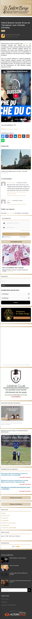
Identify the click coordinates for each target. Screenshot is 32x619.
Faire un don (6, 515)
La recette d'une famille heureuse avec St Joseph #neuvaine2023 (14, 364)
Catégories (5, 520)
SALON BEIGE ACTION (16, 241)
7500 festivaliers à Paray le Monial (18, 558)
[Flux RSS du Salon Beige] (17, 546)
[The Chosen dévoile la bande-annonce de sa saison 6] (5, 585)
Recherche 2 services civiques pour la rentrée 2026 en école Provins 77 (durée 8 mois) (14, 481)
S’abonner (5, 518)
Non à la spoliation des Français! (13, 267)
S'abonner (4, 602)
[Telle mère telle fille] (5, 570)
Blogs (4, 513)
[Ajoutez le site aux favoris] (16, 546)
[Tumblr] (23, 136)
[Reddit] (19, 136)
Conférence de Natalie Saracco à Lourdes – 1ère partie (14, 171)
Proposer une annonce (16, 497)
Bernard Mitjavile (11, 182)
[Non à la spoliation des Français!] (16, 265)
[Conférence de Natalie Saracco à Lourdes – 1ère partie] (16, 169)
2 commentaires (9, 36)
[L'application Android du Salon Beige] (19, 546)
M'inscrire (28, 236)
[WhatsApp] (3, 140)
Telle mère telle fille (14, 565)
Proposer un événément (16, 504)
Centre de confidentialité (9, 527)
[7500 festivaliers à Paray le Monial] (5, 563)
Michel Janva (10, 34)
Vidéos (3, 30)
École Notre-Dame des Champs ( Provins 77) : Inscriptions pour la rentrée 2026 (14, 474)
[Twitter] (3, 136)
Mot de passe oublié (25, 230)
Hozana (28, 364)
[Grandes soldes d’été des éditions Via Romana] (5, 578)
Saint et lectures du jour (9, 523)
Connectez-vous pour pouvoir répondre (16, 195)
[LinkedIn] (15, 136)
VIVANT (9, 200)
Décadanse (26, 43)
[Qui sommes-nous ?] (13, 546)
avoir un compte (10, 213)
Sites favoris (5, 525)
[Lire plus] (10, 271)
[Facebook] (7, 136)
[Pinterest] (11, 136)
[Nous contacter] (14, 546)
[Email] (28, 136)
